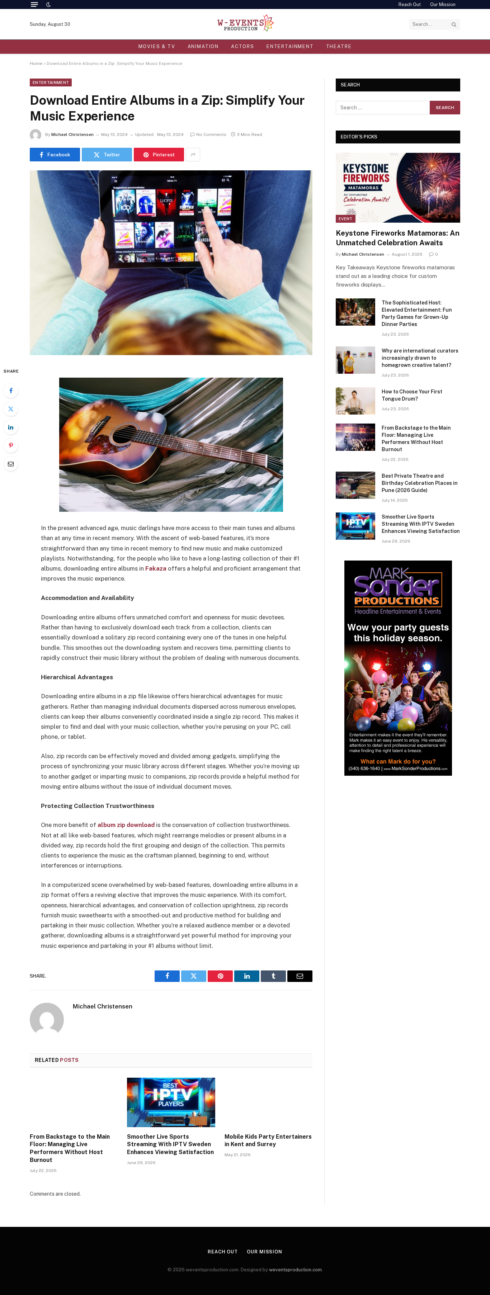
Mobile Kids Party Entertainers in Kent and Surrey (268, 1140)
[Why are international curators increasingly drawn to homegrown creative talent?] (355, 360)
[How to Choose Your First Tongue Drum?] (355, 401)
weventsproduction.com (295, 1269)
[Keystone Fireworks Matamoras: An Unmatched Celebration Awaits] (398, 188)
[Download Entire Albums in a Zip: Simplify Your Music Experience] (171, 262)
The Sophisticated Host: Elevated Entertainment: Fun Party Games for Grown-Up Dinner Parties (417, 313)
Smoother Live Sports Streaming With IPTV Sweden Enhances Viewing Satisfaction (170, 1144)
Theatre (339, 46)
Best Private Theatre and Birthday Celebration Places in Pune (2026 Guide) (420, 483)
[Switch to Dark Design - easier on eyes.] (47, 4)
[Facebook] (11, 390)
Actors (242, 46)
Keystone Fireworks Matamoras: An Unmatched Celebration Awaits (398, 238)
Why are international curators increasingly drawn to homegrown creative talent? (420, 358)
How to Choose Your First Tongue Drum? (412, 395)
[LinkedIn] (11, 427)
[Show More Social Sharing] (193, 154)
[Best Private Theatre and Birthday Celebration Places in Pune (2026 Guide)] (355, 485)
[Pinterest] (11, 445)
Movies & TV (156, 46)
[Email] (11, 464)
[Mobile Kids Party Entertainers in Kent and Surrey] (268, 1102)
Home (36, 63)
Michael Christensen (72, 134)
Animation (203, 46)
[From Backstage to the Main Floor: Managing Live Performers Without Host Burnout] (74, 1102)
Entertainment (290, 46)
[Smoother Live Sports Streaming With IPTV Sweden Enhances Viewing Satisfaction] (171, 1102)
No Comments (211, 134)
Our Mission (443, 4)
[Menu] (34, 4)
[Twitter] (11, 409)
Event (346, 219)
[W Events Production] (245, 24)
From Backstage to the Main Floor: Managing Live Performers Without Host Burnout (70, 1148)
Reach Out (410, 4)
